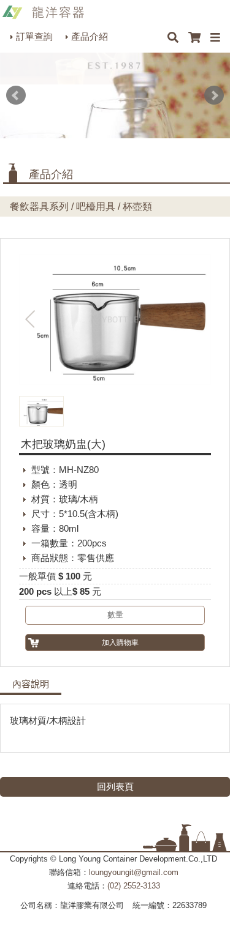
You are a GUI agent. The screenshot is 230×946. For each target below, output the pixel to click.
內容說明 (30, 684)
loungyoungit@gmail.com (133, 872)
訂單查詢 (34, 36)
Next (214, 95)
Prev (16, 95)
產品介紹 (89, 36)
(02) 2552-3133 (133, 885)
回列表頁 (115, 786)
